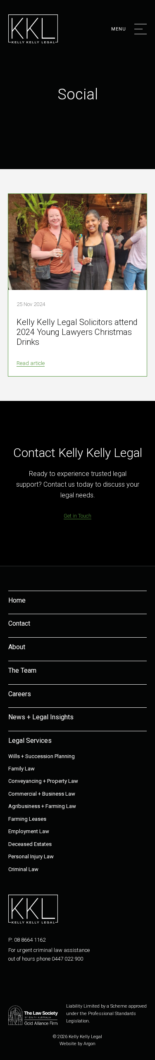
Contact (19, 623)
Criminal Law (23, 869)
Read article (31, 363)
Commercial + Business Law (41, 794)
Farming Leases (27, 819)
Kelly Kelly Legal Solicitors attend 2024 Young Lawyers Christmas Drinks (77, 332)
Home (17, 600)
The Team (22, 670)
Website (68, 1043)
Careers (19, 694)
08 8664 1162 (29, 940)
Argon (89, 1043)
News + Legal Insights (41, 717)
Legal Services (30, 740)
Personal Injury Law (31, 856)
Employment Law (28, 831)
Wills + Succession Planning (41, 756)
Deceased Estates (30, 844)
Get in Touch (77, 516)
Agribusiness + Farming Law (42, 806)
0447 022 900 (67, 959)
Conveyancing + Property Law (43, 781)
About (16, 647)
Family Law (21, 769)
